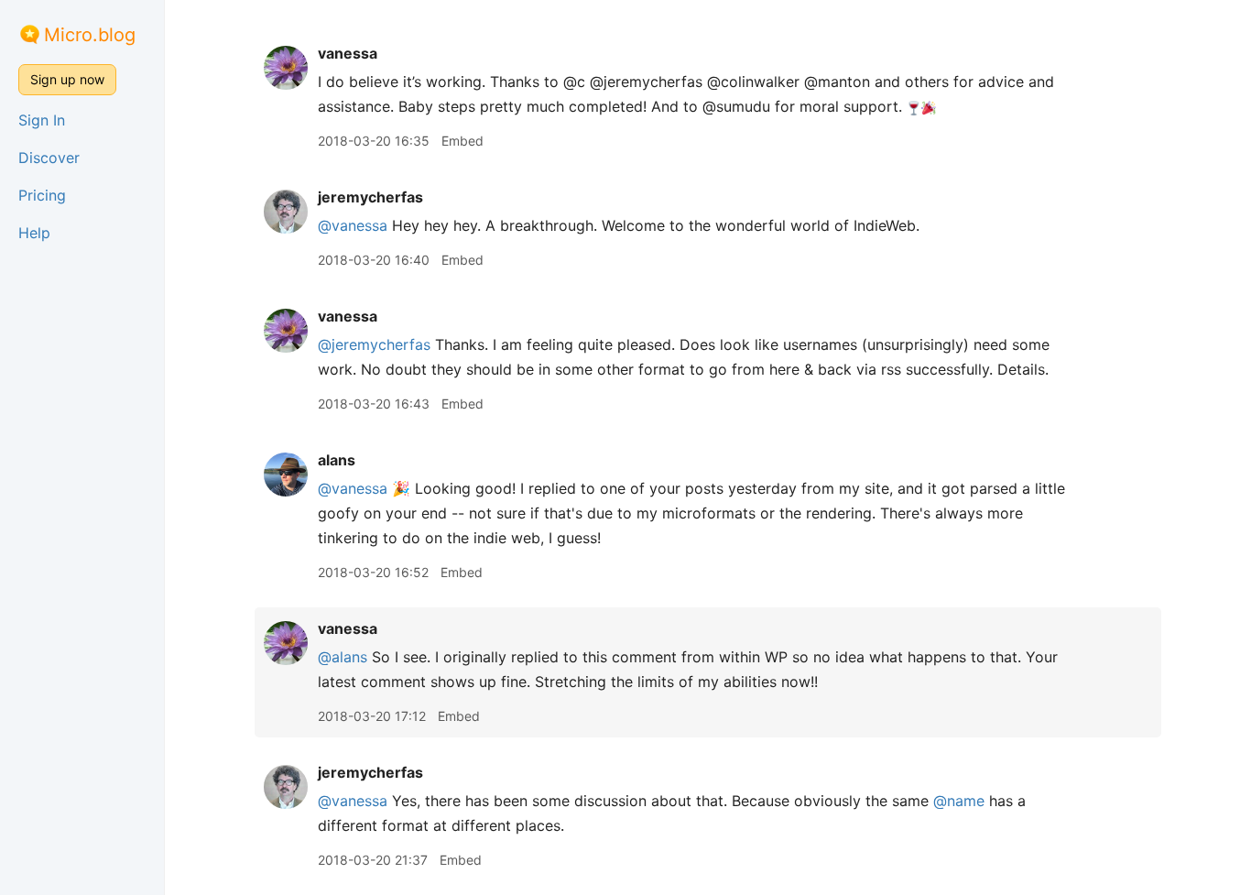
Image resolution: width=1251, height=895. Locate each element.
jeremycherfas (370, 197)
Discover (49, 157)
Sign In (41, 120)
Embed (462, 140)
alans (336, 460)
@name (958, 800)
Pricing (42, 195)
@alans (342, 657)
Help (34, 233)
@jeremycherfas (374, 344)
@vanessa (352, 225)
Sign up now (67, 79)
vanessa (347, 53)
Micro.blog (90, 35)
